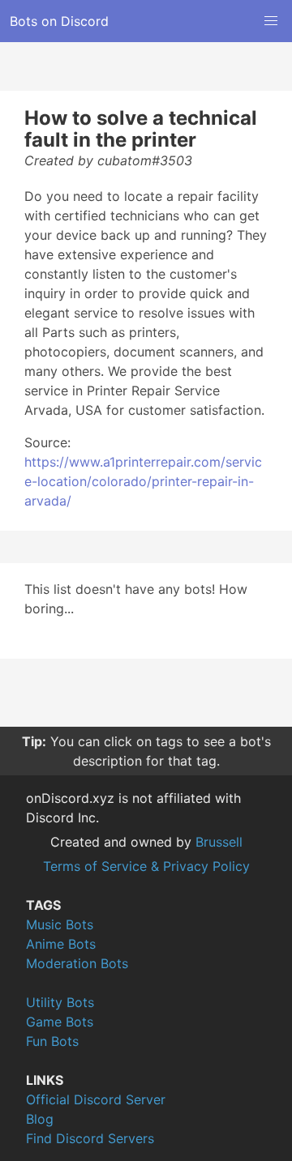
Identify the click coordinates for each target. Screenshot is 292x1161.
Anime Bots (61, 944)
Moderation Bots (77, 963)
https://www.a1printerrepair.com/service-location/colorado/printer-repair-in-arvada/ (143, 481)
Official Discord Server (95, 1099)
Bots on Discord (59, 21)
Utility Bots (60, 1002)
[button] (271, 21)
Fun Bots (52, 1041)
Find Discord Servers (90, 1138)
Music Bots (59, 924)
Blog (40, 1119)
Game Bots (59, 1022)
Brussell (219, 842)
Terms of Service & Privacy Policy (146, 866)
